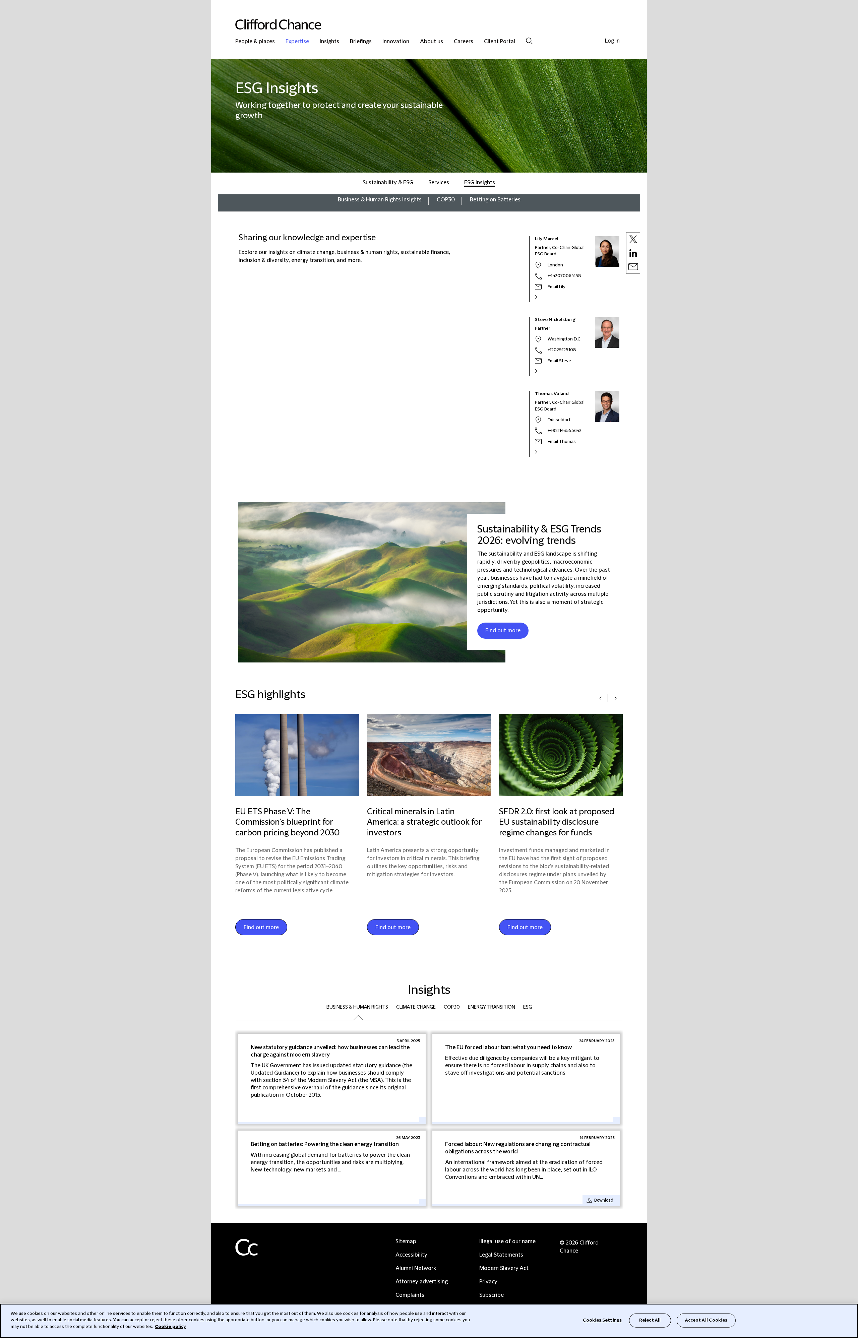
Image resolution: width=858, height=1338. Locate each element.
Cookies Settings (602, 1320)
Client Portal (499, 42)
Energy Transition (491, 1007)
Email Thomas (562, 441)
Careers (463, 42)
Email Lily (556, 287)
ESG (527, 1007)
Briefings (361, 42)
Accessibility (411, 1255)
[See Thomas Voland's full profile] (543, 452)
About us (431, 42)
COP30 (446, 200)
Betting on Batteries (495, 200)
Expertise (297, 42)
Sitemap (405, 1241)
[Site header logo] (415, 24)
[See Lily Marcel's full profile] (543, 297)
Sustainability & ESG (388, 183)
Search (529, 40)
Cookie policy (170, 1326)
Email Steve (559, 361)
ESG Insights (479, 183)
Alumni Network (415, 1268)
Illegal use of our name (507, 1241)
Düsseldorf (559, 420)
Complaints (409, 1295)
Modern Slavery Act (504, 1268)
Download (603, 1200)
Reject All (650, 1320)
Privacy (488, 1282)
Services (438, 183)
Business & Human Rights (357, 1007)
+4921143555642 (564, 430)
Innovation (395, 42)
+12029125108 (562, 350)
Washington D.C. (564, 339)
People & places (255, 42)
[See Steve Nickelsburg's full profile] (543, 371)
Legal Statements (501, 1255)
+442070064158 (564, 275)
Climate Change (416, 1007)
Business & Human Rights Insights (380, 200)
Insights (329, 42)
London (555, 265)
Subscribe (491, 1295)
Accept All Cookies (706, 1320)
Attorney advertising (421, 1282)
